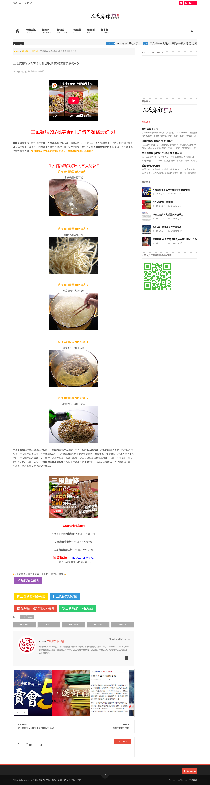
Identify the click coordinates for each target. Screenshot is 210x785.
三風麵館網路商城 (32, 596)
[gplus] (190, 3)
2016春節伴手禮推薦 (111, 43)
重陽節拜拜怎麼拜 (151, 165)
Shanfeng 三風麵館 (188, 780)
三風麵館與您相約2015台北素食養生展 (162, 153)
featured (95, 43)
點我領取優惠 (30, 580)
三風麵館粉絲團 (66, 596)
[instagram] (181, 3)
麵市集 (105, 31)
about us (17, 3)
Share (49, 624)
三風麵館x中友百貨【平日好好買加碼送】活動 (157, 43)
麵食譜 (77, 31)
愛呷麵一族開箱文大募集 (37, 608)
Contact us (191, 771)
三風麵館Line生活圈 (79, 608)
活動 (130, 43)
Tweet (25, 624)
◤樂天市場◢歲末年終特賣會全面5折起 (171, 189)
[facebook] (195, 3)
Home (17, 51)
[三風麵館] (126, 658)
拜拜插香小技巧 (150, 128)
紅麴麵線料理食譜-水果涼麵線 (157, 141)
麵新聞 (91, 31)
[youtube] (186, 3)
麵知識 (62, 31)
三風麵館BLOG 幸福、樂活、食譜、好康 (50, 780)
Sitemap (28, 3)
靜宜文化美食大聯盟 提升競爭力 (168, 214)
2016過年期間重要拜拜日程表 (167, 227)
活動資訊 (31, 31)
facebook (122, 742)
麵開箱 (46, 31)
